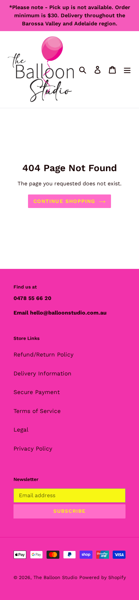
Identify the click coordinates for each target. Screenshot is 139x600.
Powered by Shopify (102, 577)
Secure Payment (36, 392)
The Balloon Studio (55, 577)
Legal (20, 429)
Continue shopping (64, 201)
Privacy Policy (32, 448)
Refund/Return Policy (43, 354)
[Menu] (127, 69)
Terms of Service (37, 411)
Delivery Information (42, 373)
